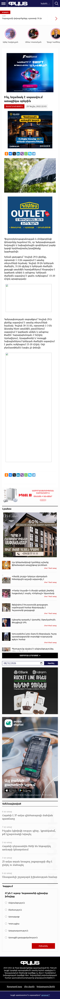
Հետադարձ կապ (14, 986)
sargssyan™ (45, 995)
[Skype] (30, 153)
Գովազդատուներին (46, 986)
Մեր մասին (29, 986)
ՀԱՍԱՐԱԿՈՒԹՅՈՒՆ (14, 106)
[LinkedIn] (18, 153)
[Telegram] (33, 153)
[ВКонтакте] (10, 153)
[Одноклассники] (6, 153)
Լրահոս (6, 508)
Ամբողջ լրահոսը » (30, 655)
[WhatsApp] (26, 153)
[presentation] (49, 20)
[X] (14, 153)
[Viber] (22, 153)
